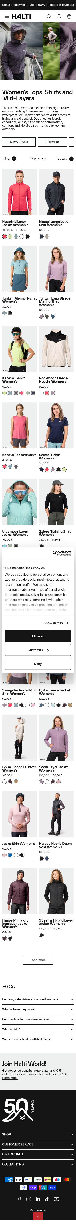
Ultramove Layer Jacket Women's (15, 533)
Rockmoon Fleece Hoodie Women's (53, 380)
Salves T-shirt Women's (49, 456)
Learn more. (10, 1078)
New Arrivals (19, 142)
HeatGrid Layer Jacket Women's (15, 223)
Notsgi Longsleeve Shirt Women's (53, 223)
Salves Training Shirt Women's (55, 533)
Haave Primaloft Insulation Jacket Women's (15, 924)
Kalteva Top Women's (19, 455)
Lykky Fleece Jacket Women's (54, 692)
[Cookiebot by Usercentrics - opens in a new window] (53, 553)
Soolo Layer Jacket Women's (53, 768)
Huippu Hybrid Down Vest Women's (55, 845)
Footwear (52, 142)
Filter (6, 158)
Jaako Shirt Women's (18, 843)
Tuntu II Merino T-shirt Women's (19, 300)
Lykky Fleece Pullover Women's (19, 768)
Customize (36, 650)
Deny (38, 663)
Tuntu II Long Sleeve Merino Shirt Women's (55, 302)
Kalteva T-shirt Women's (13, 380)
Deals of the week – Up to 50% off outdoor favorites (38, 5)
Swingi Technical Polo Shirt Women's (19, 692)
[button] (7, 16)
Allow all (38, 636)
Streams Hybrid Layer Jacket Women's (56, 922)
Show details (53, 623)
